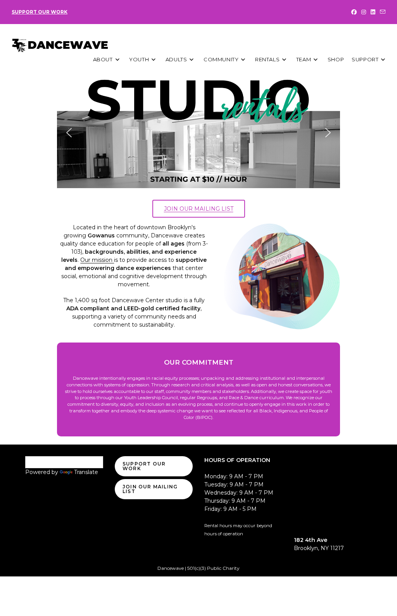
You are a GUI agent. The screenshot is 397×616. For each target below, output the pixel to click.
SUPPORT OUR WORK (39, 12)
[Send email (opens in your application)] (381, 12)
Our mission (97, 259)
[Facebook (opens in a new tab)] (354, 12)
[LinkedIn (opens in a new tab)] (373, 12)
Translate (86, 472)
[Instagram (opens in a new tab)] (363, 12)
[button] (198, 133)
